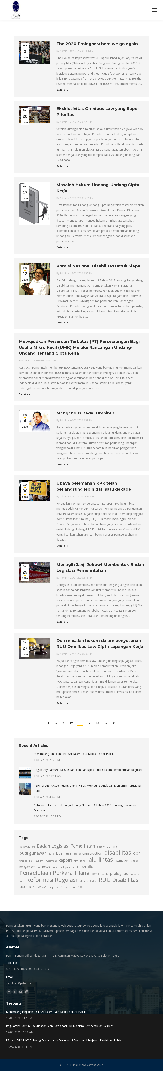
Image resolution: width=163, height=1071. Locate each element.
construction (92, 853)
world (77, 886)
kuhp (82, 860)
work (68, 887)
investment (51, 860)
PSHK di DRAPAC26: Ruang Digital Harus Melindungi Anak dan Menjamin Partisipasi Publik (87, 788)
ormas (55, 867)
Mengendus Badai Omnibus (85, 413)
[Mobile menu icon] (154, 10)
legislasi (134, 860)
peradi (96, 874)
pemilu (86, 866)
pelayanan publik (69, 867)
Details (61, 90)
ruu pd (51, 887)
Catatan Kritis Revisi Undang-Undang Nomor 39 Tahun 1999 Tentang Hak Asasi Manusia (85, 807)
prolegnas (119, 873)
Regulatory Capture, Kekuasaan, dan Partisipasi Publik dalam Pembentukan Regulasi (88, 770)
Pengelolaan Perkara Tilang (54, 872)
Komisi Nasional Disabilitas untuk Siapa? (99, 266)
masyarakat (27, 867)
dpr (136, 853)
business (64, 853)
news (46, 867)
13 (97, 722)
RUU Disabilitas (118, 879)
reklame (83, 881)
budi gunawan (33, 853)
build (51, 853)
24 (113, 722)
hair (31, 860)
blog (114, 846)
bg (108, 846)
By (61, 51)
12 (88, 722)
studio (60, 887)
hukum (39, 860)
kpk (76, 860)
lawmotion (122, 860)
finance (23, 860)
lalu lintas (100, 859)
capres (77, 853)
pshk (21, 881)
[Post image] (25, 757)
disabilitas (117, 852)
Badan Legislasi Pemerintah (66, 846)
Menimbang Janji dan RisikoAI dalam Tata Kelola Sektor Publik (74, 754)
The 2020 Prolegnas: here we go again (97, 43)
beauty (100, 846)
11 (80, 722)
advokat (24, 846)
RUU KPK (25, 887)
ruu (93, 880)
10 (71, 722)
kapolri (65, 860)
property (134, 874)
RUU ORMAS (39, 887)
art (33, 846)
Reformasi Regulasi (51, 879)
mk (38, 867)
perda (105, 874)
